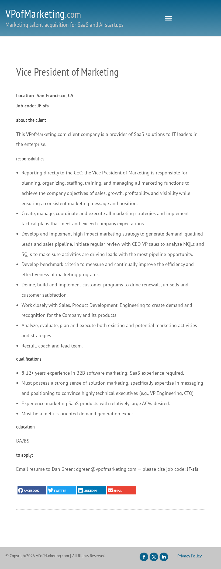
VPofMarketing (43, 13)
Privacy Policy (189, 556)
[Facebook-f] (144, 557)
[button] (168, 18)
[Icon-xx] (154, 557)
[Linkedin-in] (164, 557)
